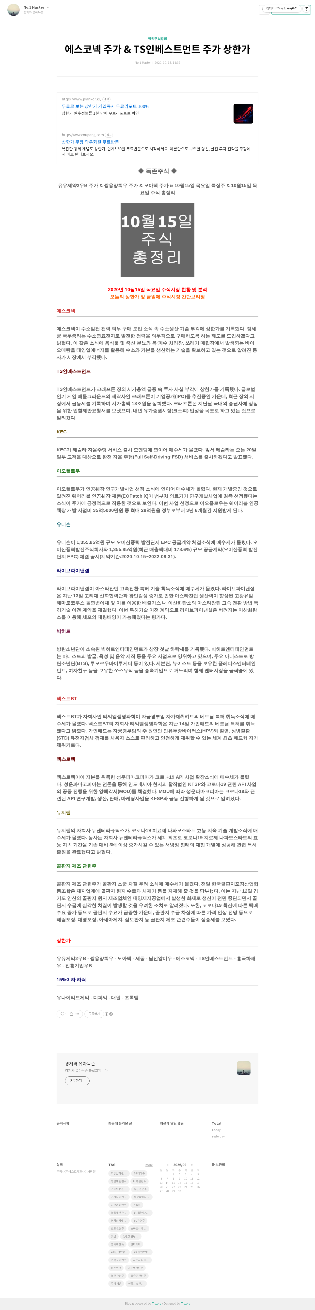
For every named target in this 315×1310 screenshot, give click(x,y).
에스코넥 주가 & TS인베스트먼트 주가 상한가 (157, 50)
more (149, 1165)
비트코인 (116, 1268)
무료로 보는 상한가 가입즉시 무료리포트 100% (105, 106)
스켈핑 (137, 1205)
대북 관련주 (139, 1181)
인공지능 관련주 (137, 1283)
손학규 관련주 (118, 1260)
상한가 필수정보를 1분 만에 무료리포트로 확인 (100, 113)
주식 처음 (116, 1283)
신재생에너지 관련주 (143, 1213)
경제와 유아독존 (80, 1064)
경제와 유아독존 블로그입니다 (86, 1071)
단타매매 (136, 1244)
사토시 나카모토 (142, 1260)
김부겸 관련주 (118, 1205)
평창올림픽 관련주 (143, 1197)
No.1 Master (34, 7)
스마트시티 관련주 (140, 1228)
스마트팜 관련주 (120, 1189)
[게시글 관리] (77, 1014)
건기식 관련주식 (120, 1197)
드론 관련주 (117, 1228)
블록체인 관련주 (120, 1213)
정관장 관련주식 (132, 1236)
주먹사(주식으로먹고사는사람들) (76, 1171)
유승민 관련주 (138, 1276)
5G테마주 (139, 1173)
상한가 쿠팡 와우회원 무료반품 (90, 142)
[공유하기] (71, 1014)
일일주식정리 (157, 39)
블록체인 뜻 (117, 1244)
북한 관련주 (117, 1276)
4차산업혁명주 (142, 1252)
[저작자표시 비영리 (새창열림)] (108, 1014)
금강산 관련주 (135, 1268)
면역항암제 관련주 (120, 1220)
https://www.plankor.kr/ (81, 99)
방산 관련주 (140, 1189)
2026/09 (179, 1165)
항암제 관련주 (118, 1181)
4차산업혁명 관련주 (120, 1252)
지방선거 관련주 (120, 1173)
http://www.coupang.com (83, 135)
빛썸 (113, 1236)
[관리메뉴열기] (306, 8)
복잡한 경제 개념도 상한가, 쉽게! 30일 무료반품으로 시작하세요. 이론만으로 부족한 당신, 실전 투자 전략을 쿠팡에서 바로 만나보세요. (156, 152)
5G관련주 (139, 1220)
